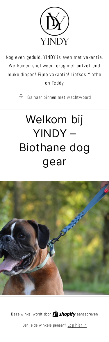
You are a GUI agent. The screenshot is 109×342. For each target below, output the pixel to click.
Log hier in (77, 325)
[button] (54, 97)
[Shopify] (64, 314)
